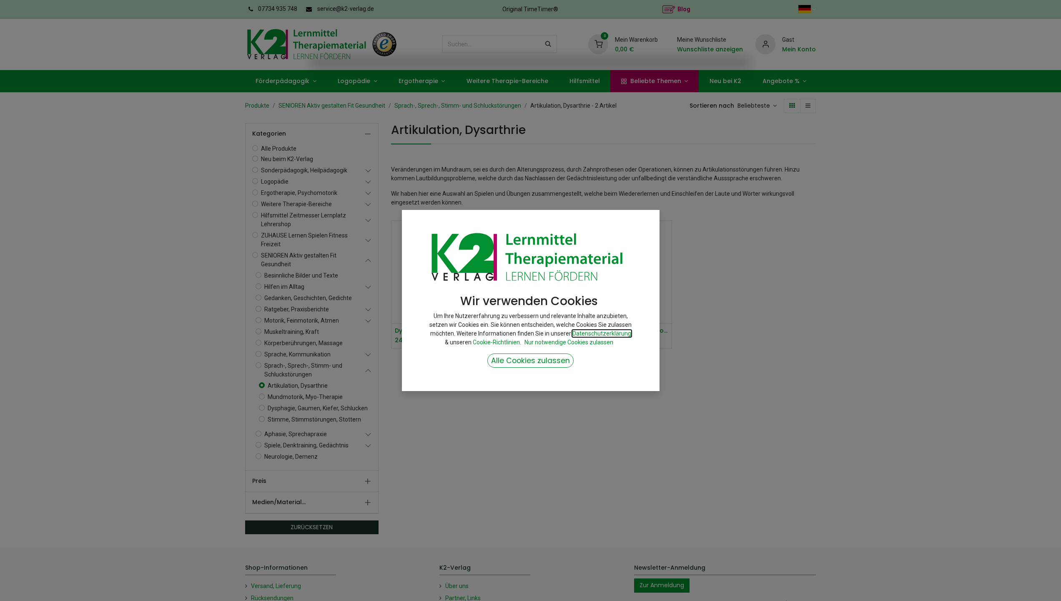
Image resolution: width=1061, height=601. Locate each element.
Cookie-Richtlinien (496, 342)
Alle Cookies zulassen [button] (530, 361)
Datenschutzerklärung (601, 333)
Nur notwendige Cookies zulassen (568, 342)
